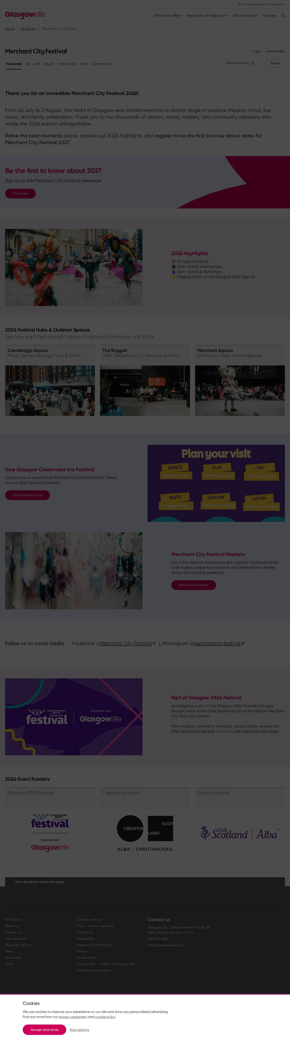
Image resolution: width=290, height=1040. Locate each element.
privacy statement (73, 1017)
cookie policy (105, 1017)
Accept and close (44, 1030)
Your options (79, 1030)
